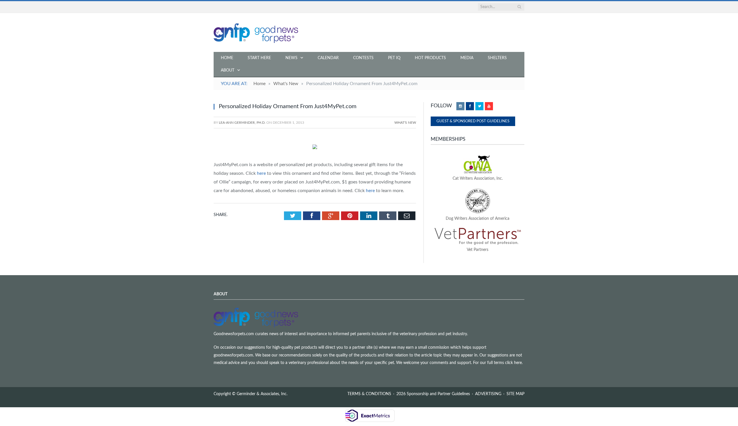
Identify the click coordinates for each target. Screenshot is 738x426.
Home (227, 58)
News (291, 58)
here (261, 173)
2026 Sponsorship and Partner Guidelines (433, 394)
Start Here (259, 58)
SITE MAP (515, 394)
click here (513, 363)
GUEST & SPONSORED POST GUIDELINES (472, 121)
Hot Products (430, 58)
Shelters (497, 58)
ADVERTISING (488, 394)
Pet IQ (394, 58)
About (227, 70)
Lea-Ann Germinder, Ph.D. (242, 122)
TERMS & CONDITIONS (369, 394)
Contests (363, 58)
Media (466, 58)
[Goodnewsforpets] (256, 32)
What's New (405, 122)
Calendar (328, 58)
